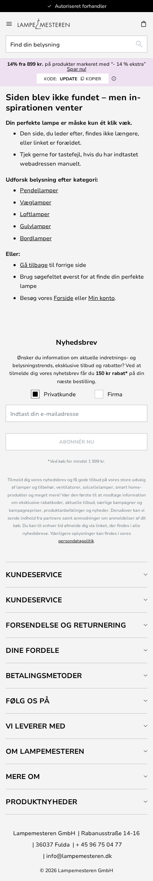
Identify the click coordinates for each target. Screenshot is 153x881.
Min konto (101, 297)
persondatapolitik (76, 540)
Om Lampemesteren (45, 751)
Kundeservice (34, 574)
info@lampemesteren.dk (79, 855)
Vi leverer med (35, 726)
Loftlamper (34, 213)
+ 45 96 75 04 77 (99, 844)
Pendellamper (39, 190)
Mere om (23, 776)
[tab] (76, 574)
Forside (63, 297)
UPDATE (72, 78)
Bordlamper (36, 238)
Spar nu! (76, 68)
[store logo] (48, 24)
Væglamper (35, 202)
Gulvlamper (35, 226)
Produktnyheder (41, 801)
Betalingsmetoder (44, 675)
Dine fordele (32, 650)
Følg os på (27, 700)
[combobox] (76, 44)
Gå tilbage (34, 264)
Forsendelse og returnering (66, 625)
